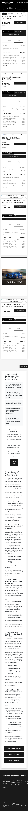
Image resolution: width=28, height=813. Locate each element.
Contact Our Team (14, 760)
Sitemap (18, 804)
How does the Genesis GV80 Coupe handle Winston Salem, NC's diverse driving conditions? (13, 386)
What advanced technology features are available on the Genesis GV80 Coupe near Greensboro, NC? (13, 411)
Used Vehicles (6, 781)
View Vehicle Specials (14, 748)
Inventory (7, 776)
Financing (21, 776)
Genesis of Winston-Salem (5, 804)
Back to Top (24, 366)
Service (14, 776)
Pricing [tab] (18, 40)
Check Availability (20, 22)
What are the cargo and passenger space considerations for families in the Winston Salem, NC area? (14, 395)
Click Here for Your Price (20, 31)
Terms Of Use (13, 805)
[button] (8, 31)
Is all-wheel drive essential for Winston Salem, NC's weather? (13, 403)
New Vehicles (6, 779)
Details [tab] (10, 40)
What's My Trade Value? (14, 34)
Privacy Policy (10, 805)
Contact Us (14, 463)
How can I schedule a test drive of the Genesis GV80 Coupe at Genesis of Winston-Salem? (13, 421)
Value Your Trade (14, 754)
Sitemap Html (22, 805)
